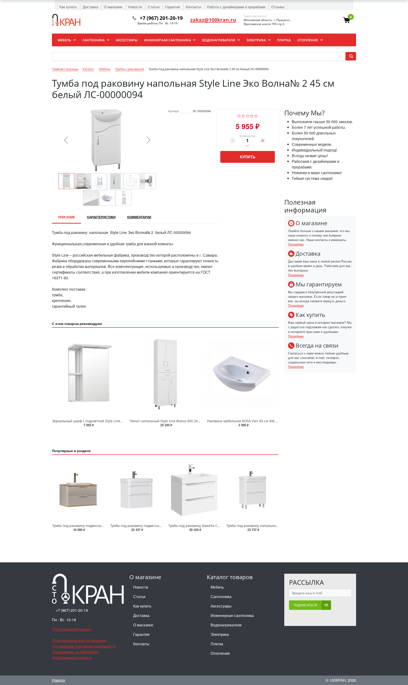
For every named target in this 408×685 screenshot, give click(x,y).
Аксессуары (221, 606)
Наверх (58, 680)
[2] (243, 115)
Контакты (141, 643)
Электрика (220, 634)
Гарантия (141, 634)
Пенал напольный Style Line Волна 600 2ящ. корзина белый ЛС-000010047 (190, 421)
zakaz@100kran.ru (213, 20)
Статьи (139, 596)
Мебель (217, 587)
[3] (247, 115)
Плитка (217, 643)
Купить (247, 156)
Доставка (141, 615)
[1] (239, 115)
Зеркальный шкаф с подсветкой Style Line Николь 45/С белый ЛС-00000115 (113, 421)
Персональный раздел (71, 629)
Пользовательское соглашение (79, 640)
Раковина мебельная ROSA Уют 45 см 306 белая (246, 421)
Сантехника (221, 596)
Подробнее (296, 244)
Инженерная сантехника (232, 615)
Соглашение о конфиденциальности (84, 646)
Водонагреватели (226, 625)
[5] (256, 115)
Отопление (220, 653)
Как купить (142, 606)
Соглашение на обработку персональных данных (75, 654)
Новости (140, 587)
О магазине (143, 625)
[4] (252, 115)
